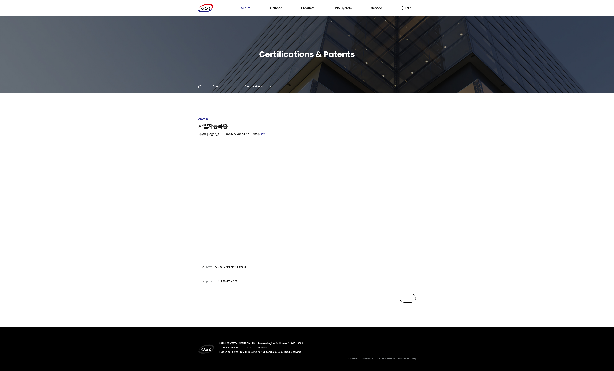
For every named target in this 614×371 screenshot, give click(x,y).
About (245, 8)
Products (308, 8)
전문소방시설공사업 (219, 281)
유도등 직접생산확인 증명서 (223, 267)
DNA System (343, 8)
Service (376, 8)
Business (275, 8)
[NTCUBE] (411, 358)
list (407, 298)
